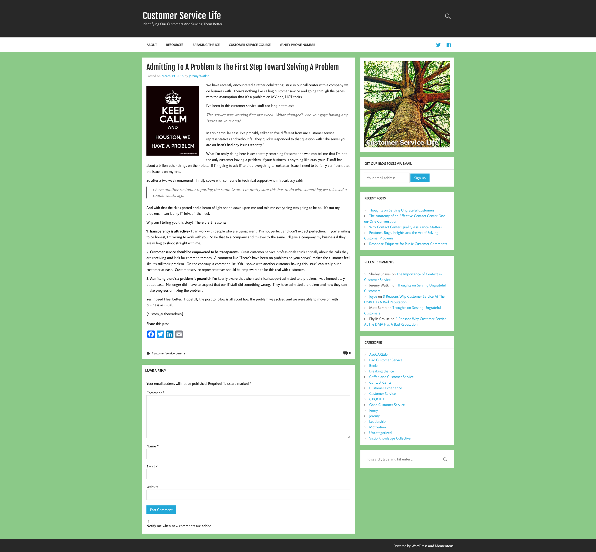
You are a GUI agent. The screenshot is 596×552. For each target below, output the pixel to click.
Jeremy (181, 353)
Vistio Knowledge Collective (390, 438)
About (152, 44)
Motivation (377, 427)
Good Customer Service (387, 404)
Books (373, 365)
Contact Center (381, 382)
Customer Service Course (250, 44)
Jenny (373, 410)
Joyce (373, 296)
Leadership (377, 421)
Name (152, 446)
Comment (155, 393)
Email (152, 466)
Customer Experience (385, 387)
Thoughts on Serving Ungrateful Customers (401, 210)
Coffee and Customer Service (391, 376)
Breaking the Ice (206, 44)
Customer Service (163, 353)
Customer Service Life (182, 16)
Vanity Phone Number (297, 44)
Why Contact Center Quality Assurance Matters (405, 227)
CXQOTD (376, 399)
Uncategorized (380, 432)
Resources (174, 44)
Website (152, 487)
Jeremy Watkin (199, 75)
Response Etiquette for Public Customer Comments (408, 243)
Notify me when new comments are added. (179, 526)
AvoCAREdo (378, 354)
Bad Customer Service (386, 360)
